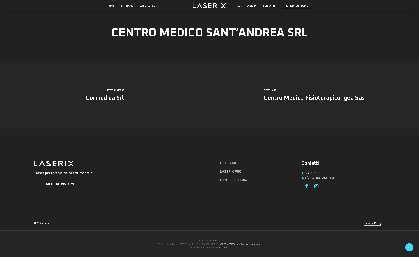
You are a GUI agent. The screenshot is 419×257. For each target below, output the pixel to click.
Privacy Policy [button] (372, 223)
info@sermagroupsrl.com (319, 177)
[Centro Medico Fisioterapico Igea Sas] (314, 95)
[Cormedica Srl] (105, 95)
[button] (57, 184)
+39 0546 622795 (227, 244)
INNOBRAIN (224, 248)
